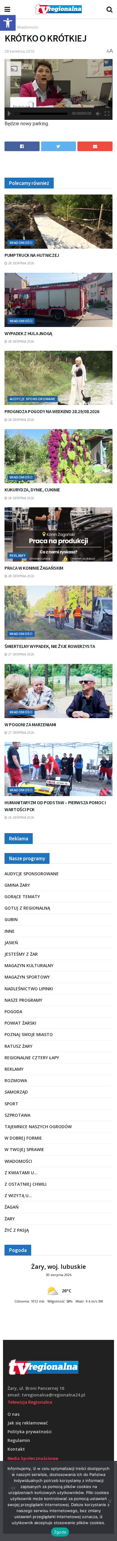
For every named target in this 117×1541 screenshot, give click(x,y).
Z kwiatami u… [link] (21, 1172)
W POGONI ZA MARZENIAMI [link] (30, 724)
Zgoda (60, 1532)
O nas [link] (14, 1414)
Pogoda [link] (13, 1011)
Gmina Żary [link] (17, 885)
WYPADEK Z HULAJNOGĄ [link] (28, 333)
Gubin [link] (11, 919)
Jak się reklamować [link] (28, 1423)
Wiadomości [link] (27, 27)
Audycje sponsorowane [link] (33, 399)
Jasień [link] (11, 942)
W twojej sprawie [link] (24, 1149)
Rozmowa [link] (15, 1080)
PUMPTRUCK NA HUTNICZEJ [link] (31, 255)
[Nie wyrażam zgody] (109, 1501)
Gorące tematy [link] (22, 896)
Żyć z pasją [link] (16, 1230)
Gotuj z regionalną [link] (27, 908)
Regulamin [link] (19, 1440)
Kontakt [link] (16, 1449)
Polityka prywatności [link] (30, 1431)
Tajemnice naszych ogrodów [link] (38, 1126)
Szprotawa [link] (17, 1115)
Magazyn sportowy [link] (27, 977)
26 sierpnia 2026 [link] (20, 817)
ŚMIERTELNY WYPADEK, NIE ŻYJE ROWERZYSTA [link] (49, 646)
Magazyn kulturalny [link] (28, 965)
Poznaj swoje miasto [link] (28, 1034)
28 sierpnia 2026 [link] (20, 263)
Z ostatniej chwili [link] (25, 1184)
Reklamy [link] (18, 555)
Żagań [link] (11, 1207)
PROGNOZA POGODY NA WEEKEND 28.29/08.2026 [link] (51, 411)
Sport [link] (11, 1104)
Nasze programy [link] (23, 1000)
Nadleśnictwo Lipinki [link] (28, 989)
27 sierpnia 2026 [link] (20, 654)
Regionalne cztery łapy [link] (31, 1057)
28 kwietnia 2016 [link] (19, 51)
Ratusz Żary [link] (18, 1046)
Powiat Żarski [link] (20, 1023)
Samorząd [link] (16, 1092)
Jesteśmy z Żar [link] (21, 954)
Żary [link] (9, 1219)
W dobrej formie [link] (23, 1138)
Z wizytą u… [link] (18, 1195)
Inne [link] (9, 931)
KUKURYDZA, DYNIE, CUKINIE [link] (32, 490)
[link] (8, 23)
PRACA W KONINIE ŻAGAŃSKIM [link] (33, 568)
